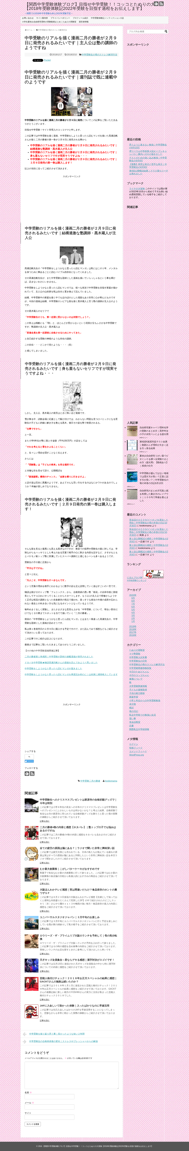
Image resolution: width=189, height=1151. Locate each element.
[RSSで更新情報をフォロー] (161, 3)
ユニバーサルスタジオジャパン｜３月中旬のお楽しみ (70, 917)
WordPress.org (136, 755)
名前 (28, 1092)
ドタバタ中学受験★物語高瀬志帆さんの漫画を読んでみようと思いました (61, 662)
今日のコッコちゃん (139, 675)
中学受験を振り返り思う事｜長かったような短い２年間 (57, 1034)
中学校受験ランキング (136, 580)
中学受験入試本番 (138, 657)
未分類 (132, 704)
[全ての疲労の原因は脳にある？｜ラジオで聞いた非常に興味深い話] (31, 854)
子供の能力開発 (137, 693)
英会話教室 (134, 722)
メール (29, 1103)
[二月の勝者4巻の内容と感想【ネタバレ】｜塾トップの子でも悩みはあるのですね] (31, 833)
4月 (133, 612)
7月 (133, 604)
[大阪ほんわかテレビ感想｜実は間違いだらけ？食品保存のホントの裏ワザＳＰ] (31, 895)
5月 (133, 610)
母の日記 (133, 711)
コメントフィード (138, 751)
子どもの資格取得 (138, 690)
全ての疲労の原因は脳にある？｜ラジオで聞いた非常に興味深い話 (77, 848)
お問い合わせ (28, 18)
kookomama (111, 781)
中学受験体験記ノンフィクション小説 (107, 18)
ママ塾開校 (134, 654)
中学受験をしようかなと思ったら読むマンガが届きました (53, 668)
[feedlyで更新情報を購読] (156, 3)
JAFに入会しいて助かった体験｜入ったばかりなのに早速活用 (74, 1005)
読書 (131, 726)
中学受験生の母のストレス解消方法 (99, 54)
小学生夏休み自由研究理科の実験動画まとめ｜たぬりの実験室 (49, 22)
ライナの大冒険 (137, 188)
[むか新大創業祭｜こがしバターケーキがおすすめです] (31, 874)
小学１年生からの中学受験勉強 (144, 700)
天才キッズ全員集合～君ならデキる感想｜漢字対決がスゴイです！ (77, 959)
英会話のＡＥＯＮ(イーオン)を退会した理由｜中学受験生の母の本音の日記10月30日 (148, 523)
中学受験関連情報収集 (140, 668)
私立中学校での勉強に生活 (142, 715)
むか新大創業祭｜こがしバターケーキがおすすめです (70, 869)
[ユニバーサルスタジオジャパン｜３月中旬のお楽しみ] (31, 923)
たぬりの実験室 (137, 650)
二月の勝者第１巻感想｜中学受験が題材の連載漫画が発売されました (59, 656)
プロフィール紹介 (80, 18)
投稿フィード (136, 748)
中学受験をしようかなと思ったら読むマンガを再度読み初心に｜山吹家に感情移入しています (71, 674)
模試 (131, 708)
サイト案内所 (42, 18)
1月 (133, 621)
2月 (133, 618)
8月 (133, 601)
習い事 (132, 718)
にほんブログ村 (135, 577)
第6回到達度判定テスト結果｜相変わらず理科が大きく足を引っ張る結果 (154, 444)
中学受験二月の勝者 (90, 781)
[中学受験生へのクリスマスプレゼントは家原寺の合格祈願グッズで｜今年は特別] (31, 805)
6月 (133, 607)
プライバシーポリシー (60, 18)
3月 (133, 615)
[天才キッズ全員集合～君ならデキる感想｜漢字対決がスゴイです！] (31, 965)
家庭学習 (133, 697)
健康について (136, 679)
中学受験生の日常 (138, 661)
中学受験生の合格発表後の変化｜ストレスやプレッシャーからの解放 (63, 1041)
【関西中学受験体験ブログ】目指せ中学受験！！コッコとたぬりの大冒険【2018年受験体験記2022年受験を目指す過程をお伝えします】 (94, 6)
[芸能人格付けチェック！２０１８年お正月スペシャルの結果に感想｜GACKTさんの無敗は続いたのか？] (31, 984)
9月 (133, 598)
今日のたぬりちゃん (139, 672)
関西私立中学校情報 (139, 729)
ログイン (133, 744)
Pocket (47, 60)
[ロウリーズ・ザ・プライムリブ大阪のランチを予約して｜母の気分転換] (31, 941)
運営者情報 (84, 22)
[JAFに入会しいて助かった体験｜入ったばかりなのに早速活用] (31, 1011)
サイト (28, 1113)
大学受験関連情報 (138, 686)
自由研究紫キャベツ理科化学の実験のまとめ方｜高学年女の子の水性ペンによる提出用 (154, 430)
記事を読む (45, 821)
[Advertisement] (72, 197)
